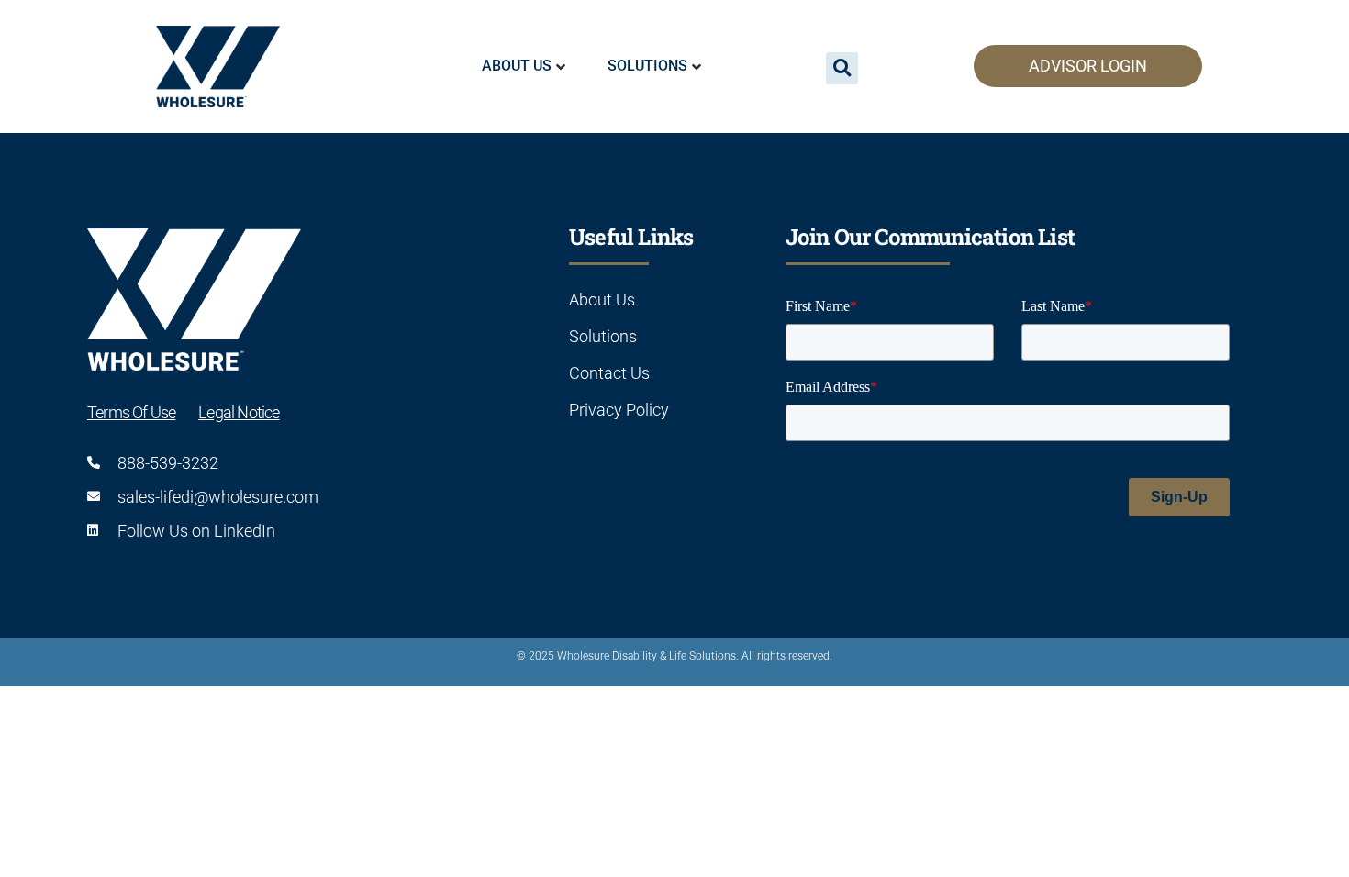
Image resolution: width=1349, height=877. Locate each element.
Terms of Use (131, 412)
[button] (842, 68)
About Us (517, 65)
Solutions (647, 65)
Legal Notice (238, 412)
